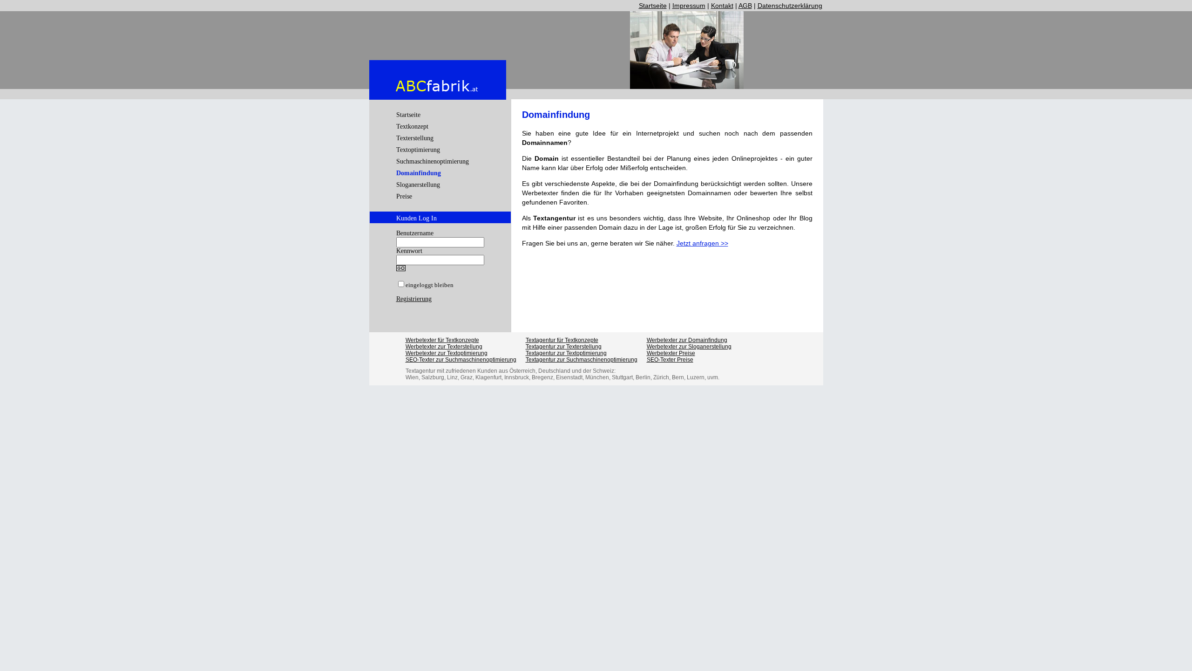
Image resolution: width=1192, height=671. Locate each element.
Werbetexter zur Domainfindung (687, 340)
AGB (745, 5)
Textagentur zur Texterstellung (564, 346)
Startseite (653, 5)
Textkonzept (412, 126)
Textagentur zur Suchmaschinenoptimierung (581, 359)
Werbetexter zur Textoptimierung (447, 353)
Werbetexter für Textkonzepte (442, 340)
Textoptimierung (418, 149)
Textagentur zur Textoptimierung (566, 353)
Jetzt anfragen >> (702, 243)
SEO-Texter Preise (670, 359)
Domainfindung (418, 173)
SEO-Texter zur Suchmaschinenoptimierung (461, 359)
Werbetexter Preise (671, 353)
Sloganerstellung (418, 184)
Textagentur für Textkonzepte (562, 340)
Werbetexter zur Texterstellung (444, 346)
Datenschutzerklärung (790, 5)
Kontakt (722, 5)
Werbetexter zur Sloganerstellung (689, 346)
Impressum (688, 5)
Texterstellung (414, 138)
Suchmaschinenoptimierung (432, 161)
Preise (404, 196)
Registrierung (414, 298)
